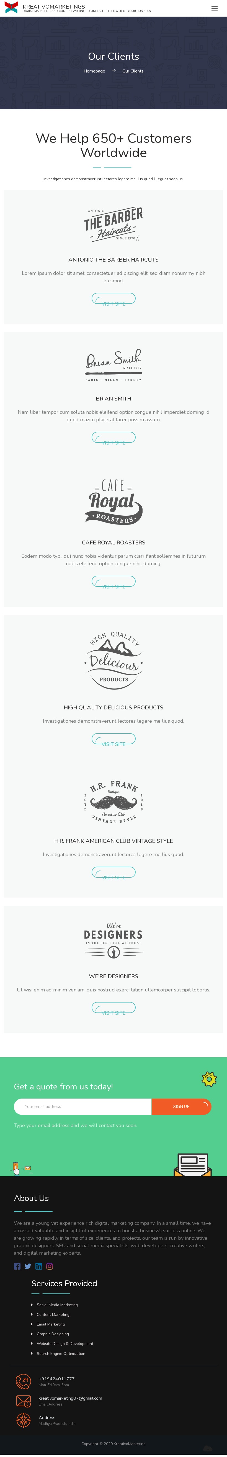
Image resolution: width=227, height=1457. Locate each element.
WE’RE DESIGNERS (113, 976)
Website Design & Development (65, 1343)
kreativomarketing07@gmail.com (70, 1398)
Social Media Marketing (57, 1305)
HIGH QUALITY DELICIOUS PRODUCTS (113, 707)
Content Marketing (53, 1314)
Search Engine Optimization (61, 1353)
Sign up (181, 1106)
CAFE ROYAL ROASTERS (113, 542)
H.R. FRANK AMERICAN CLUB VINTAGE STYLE (113, 841)
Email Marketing (51, 1324)
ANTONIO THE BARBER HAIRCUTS (113, 260)
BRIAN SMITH (113, 398)
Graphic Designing (53, 1334)
